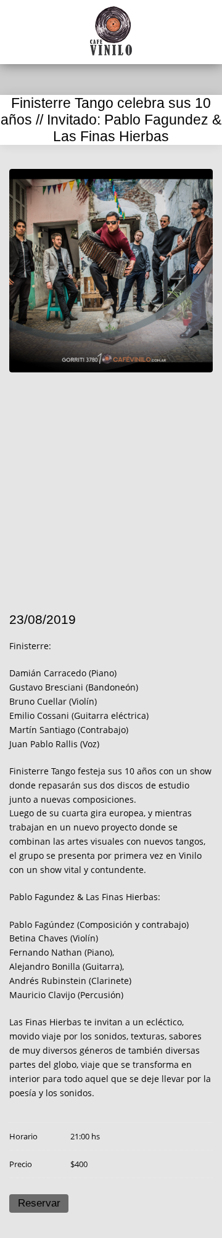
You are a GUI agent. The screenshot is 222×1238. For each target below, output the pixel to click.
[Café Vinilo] (111, 30)
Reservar (39, 1203)
